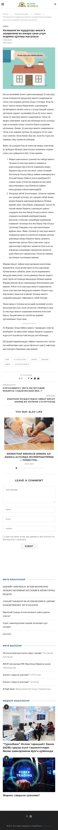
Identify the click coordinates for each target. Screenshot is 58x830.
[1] (49, 178)
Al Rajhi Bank (9, 689)
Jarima (34, 359)
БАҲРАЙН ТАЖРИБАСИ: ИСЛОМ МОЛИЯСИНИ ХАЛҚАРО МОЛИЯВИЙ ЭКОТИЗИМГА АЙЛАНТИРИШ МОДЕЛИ (29, 590)
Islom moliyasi (20, 359)
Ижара (37, 14)
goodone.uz (46, 826)
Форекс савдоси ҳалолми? (16, 675)
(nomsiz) (7, 634)
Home (6, 14)
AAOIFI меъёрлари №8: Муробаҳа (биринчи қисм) (27, 664)
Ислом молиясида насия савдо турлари (22, 653)
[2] (39, 189)
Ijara (7, 359)
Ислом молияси (22, 364)
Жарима (44, 359)
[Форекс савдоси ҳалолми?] (29, 775)
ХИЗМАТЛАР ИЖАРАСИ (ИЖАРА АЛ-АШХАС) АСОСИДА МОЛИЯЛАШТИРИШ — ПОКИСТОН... (29, 456)
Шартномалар (21, 14)
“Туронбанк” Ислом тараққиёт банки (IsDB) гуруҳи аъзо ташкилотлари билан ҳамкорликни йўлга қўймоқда (28, 748)
